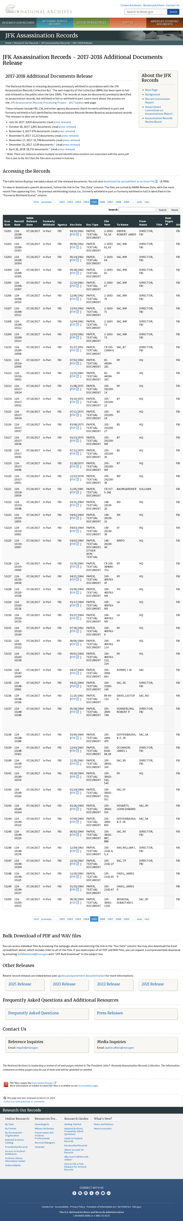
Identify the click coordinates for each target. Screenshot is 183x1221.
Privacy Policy (77, 1206)
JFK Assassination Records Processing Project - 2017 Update (47, 102)
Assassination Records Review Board (158, 119)
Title (159, 224)
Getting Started (72, 1124)
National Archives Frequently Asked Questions (73, 1131)
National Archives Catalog (14, 1141)
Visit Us (128, 22)
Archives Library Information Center (15, 1160)
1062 (70, 202)
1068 (118, 202)
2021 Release (153, 984)
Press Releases (110, 1013)
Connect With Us (91, 1187)
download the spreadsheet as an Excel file (129, 181)
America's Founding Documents (164, 22)
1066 (102, 202)
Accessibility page (88, 1085)
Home (8, 42)
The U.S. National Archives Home (38, 8)
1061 (62, 202)
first (36, 202)
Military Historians (44, 1128)
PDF (73, 234)
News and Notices (103, 1124)
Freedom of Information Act (101, 1206)
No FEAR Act (124, 1206)
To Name (122, 224)
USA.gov (136, 1206)
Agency (62, 224)
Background (152, 94)
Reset (175, 209)
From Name (143, 222)
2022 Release (108, 984)
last (147, 202)
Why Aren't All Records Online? (76, 1158)
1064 (86, 202)
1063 (78, 202)
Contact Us (172, 5)
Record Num (19, 222)
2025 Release (19, 984)
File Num (107, 222)
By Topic (9, 1124)
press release (62, 122)
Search (173, 11)
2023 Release (64, 984)
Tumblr (91, 1193)
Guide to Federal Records (73, 1140)
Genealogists (42, 1124)
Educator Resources (91, 22)
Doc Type (92, 224)
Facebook (74, 1193)
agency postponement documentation (81, 975)
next (139, 202)
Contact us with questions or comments (24, 1101)
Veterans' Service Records (55, 22)
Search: (113, 209)
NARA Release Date (31, 221)
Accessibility (62, 1206)
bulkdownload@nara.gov (33, 954)
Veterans (39, 1146)
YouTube (97, 1193)
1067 (110, 202)
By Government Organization (13, 1134)
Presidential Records (16, 1146)
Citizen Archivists (131, 5)
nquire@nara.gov (27, 1047)
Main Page (151, 90)
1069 (126, 202)
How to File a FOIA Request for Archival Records (75, 1166)
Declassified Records (75, 1145)
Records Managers (45, 1142)
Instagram (86, 1193)
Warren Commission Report (157, 100)
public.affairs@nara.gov (119, 1047)
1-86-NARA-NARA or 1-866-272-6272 (91, 1215)
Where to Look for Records (74, 1151)
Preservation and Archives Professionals (44, 1135)
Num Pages (169, 219)
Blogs (103, 1193)
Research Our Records (18, 22)
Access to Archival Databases (15, 1153)
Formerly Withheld (49, 222)
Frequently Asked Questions (33, 1013)
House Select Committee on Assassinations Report (159, 110)
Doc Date (76, 224)
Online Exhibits (13, 1165)
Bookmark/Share (153, 5)
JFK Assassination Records (55, 42)
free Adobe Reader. (43, 1083)
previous (46, 202)
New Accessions (103, 1128)
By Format (10, 1128)
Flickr (109, 1193)
